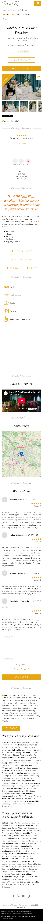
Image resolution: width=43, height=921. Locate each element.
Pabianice (6, 760)
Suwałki (23, 778)
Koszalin (13, 804)
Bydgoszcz (6, 747)
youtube (28, 164)
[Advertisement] (21, 347)
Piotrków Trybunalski (29, 758)
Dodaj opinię (21, 677)
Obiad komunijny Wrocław (13, 718)
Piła (34, 799)
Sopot (18, 783)
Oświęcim (6, 765)
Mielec (25, 775)
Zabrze (5, 788)
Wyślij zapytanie (23, 68)
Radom (14, 768)
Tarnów (24, 763)
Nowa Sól (29, 755)
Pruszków (35, 768)
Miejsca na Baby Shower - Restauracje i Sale (20, 716)
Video (7, 14)
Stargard (21, 804)
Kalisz (24, 799)
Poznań (18, 799)
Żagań (4, 758)
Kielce (25, 788)
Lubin (15, 745)
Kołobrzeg (30, 804)
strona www (23, 60)
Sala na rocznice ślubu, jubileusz (22, 705)
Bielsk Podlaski (17, 781)
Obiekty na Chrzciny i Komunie (20, 736)
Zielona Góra (18, 755)
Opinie (7, 19)
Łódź (17, 758)
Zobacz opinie (21, 144)
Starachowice (19, 791)
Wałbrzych (26, 742)
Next (39, 87)
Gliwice (36, 786)
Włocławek (22, 747)
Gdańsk (5, 783)
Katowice (6, 786)
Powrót (12, 728)
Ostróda (37, 796)
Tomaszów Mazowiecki (21, 760)
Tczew (30, 783)
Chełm (30, 750)
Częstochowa (16, 786)
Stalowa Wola (16, 775)
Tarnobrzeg (34, 775)
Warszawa (6, 768)
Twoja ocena (21, 665)
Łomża (30, 778)
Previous (4, 87)
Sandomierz (16, 793)
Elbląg (21, 796)
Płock (20, 768)
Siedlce (27, 768)
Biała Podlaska (8, 752)
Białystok (15, 778)
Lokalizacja (28, 14)
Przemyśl (5, 775)
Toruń (14, 747)
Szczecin (5, 804)
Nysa (34, 770)
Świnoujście (7, 806)
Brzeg (4, 773)
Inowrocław (7, 750)
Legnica (35, 742)
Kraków (17, 763)
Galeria (17, 14)
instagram (22, 164)
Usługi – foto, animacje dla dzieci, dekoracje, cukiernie (17, 814)
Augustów (6, 781)
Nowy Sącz (32, 763)
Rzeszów (34, 773)
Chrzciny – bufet (23, 251)
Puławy (18, 752)
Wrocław (33, 38)
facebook (15, 164)
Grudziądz (32, 747)
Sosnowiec (27, 786)
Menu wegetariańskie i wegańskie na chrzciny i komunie (19, 710)
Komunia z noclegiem (30, 698)
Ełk (26, 796)
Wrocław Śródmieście (26, 45)
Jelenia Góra (7, 745)
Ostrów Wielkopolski (10, 801)
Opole (12, 770)
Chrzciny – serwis (22, 260)
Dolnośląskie (21, 40)
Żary (35, 755)
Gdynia (12, 783)
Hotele (24, 10)
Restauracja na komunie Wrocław (24, 713)
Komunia (14, 268)
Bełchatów (36, 760)
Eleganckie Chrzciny (10, 700)
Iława (30, 796)
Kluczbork (12, 773)
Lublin (24, 750)
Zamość (37, 750)
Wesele (33, 268)
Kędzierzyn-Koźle (23, 770)
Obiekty (15, 10)
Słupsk (24, 783)
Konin (30, 799)
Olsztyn (15, 796)
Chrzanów (15, 765)
